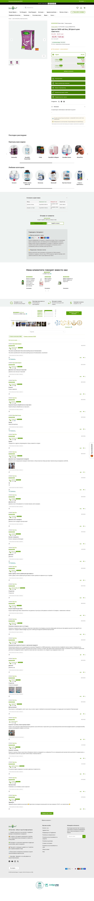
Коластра (40, 183)
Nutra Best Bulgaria (17, 343)
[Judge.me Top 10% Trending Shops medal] (79, 322)
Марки (45, 15)
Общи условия (45, 849)
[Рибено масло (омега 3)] (27, 175)
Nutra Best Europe (17, 415)
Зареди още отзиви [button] (47, 813)
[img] (47, 272)
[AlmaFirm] (79, 150)
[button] (84, 7)
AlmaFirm (80, 157)
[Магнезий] (53, 175)
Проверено (67, 327)
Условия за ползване (47, 843)
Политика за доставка (47, 841)
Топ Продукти (23, 12)
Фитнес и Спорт (64, 12)
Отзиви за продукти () (30, 336)
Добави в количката (68, 71)
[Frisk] (40, 150)
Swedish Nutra (66, 157)
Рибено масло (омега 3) (27, 183)
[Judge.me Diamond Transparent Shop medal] (57, 322)
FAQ (43, 851)
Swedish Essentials (27, 158)
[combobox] (46, 7)
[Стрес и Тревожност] (79, 175)
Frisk (40, 157)
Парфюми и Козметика (14, 15)
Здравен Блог (45, 830)
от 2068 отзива (46, 273)
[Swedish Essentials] (27, 150)
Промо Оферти (12, 12)
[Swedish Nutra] (66, 150)
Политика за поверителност (48, 835)
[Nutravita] (14, 150)
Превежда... (13, 359)
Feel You (15, 380)
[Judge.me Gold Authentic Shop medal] (63, 322)
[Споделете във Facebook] (61, 101)
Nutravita (14, 157)
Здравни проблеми (51, 12)
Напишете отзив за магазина (74, 313)
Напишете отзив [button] (38, 223)
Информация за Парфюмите (49, 832)
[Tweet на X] (59, 101)
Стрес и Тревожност (79, 183)
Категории (40, 12)
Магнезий (53, 183)
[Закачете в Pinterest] (64, 101)
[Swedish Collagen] (53, 150)
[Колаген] (14, 175)
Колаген (14, 183)
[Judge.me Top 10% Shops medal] (74, 322)
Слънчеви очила (36, 15)
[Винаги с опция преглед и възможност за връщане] (51, 44)
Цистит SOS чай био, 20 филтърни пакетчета (20, 18)
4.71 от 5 (22, 312)
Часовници (26, 15)
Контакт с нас (45, 828)
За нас (52, 15)
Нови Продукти (32, 12)
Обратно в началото (46, 820)
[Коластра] (40, 175)
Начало (10, 18)
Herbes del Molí (54, 26)
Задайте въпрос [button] (55, 223)
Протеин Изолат (66, 183)
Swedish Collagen (53, 157)
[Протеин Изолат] (66, 175)
